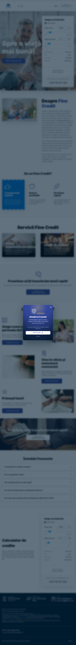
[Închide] (51, 307)
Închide (38, 336)
